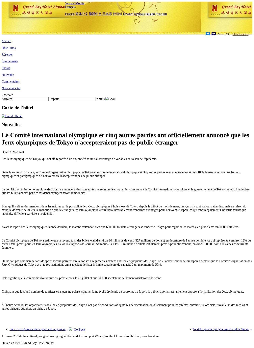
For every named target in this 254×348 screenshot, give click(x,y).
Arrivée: (7, 99)
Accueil (6, 41)
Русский (161, 13)
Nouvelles (8, 74)
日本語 (107, 13)
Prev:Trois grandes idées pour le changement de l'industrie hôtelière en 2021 (39, 329)
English (70, 13)
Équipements (10, 61)
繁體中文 (95, 13)
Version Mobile (74, 3)
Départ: (54, 99)
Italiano (150, 13)
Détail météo (240, 34)
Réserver (7, 54)
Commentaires (11, 81)
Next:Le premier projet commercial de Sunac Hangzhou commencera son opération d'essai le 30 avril (222, 329)
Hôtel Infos (9, 47)
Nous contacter (11, 88)
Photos (6, 68)
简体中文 (81, 13)
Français (70, 7)
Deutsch (128, 13)
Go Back (78, 329)
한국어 (117, 13)
